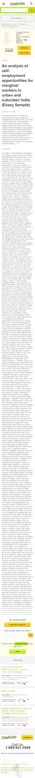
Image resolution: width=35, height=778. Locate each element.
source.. (17, 144)
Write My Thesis (24, 767)
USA (26, 764)
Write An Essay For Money (21, 769)
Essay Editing (14, 767)
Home (14, 24)
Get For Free (24, 53)
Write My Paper (19, 771)
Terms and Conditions (7, 764)
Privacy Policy (19, 764)
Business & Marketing (10, 26)
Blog (7, 772)
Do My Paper (5, 767)
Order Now (27, 737)
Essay (22, 24)
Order (17, 651)
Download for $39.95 (17, 625)
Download (24, 48)
